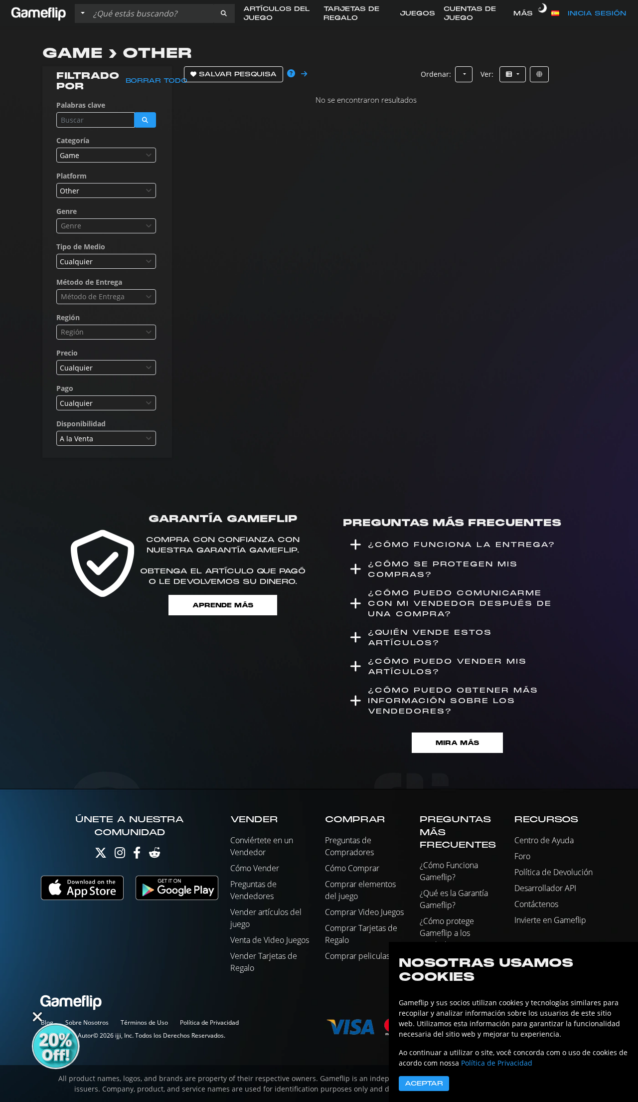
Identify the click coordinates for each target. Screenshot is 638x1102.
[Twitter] (101, 855)
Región (68, 317)
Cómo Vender (254, 868)
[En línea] (539, 74)
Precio (67, 353)
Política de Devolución (553, 872)
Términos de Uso (144, 1022)
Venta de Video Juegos (269, 939)
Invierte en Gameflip (550, 920)
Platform (71, 176)
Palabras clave (80, 105)
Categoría (72, 140)
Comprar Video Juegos (364, 912)
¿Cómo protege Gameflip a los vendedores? (447, 933)
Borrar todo (156, 81)
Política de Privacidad (209, 1022)
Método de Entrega (89, 282)
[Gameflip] (38, 12)
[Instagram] (120, 855)
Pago (64, 388)
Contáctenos (536, 904)
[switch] (542, 13)
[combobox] (106, 155)
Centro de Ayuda (544, 840)
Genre (66, 211)
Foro (522, 856)
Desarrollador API (545, 888)
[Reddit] (154, 855)
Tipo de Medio (80, 246)
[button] (224, 13)
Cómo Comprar (352, 868)
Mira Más (457, 742)
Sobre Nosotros (87, 1022)
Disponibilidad (81, 423)
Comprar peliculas (357, 955)
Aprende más (222, 605)
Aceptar (424, 1084)
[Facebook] (137, 855)
